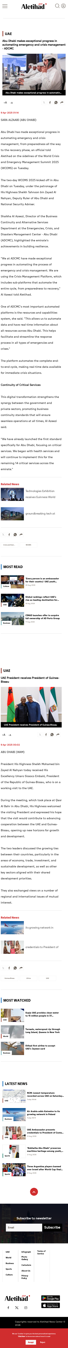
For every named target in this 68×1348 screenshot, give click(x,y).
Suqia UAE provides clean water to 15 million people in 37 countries (42, 1014)
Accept (31, 1342)
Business (10, 1263)
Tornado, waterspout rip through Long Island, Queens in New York (42, 1031)
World (8, 1257)
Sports (9, 1269)
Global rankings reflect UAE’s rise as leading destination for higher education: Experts (41, 598)
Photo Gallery (25, 1258)
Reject (42, 1342)
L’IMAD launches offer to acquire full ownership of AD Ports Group (42, 617)
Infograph (26, 1252)
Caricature (26, 1265)
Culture (9, 1275)
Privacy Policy (25, 1277)
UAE (8, 1252)
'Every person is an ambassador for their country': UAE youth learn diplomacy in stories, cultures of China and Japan (42, 580)
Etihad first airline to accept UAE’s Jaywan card (40, 1047)
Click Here (21, 1336)
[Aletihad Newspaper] (34, 6)
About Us (26, 1271)
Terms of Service (41, 1252)
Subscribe (52, 1227)
